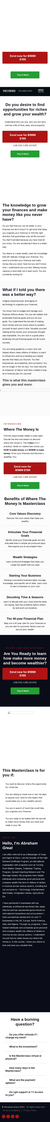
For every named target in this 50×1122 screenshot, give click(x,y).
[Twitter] (12, 1116)
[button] (25, 58)
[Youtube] (17, 1116)
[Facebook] (8, 1116)
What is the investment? (23, 1046)
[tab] (25, 1036)
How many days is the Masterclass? (20, 1069)
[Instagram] (3, 1116)
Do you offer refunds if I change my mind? (21, 1036)
